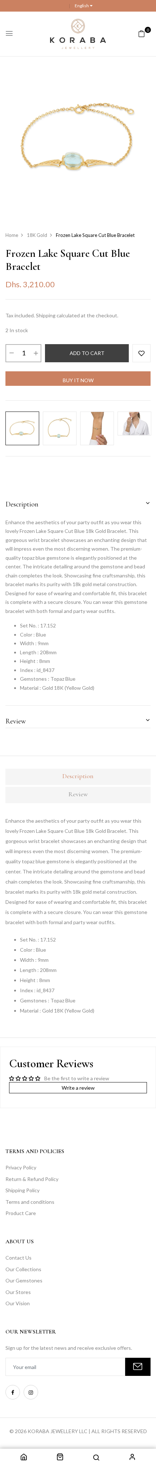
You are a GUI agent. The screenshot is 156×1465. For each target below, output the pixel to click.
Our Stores (18, 1292)
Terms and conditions (29, 1202)
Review (15, 721)
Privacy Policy (20, 1167)
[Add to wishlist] (141, 353)
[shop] (59, 1458)
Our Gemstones (23, 1280)
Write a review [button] (78, 1088)
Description (21, 504)
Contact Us (18, 1258)
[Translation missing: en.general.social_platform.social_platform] (12, 1392)
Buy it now (78, 380)
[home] (23, 1458)
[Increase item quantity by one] (35, 353)
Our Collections (23, 1269)
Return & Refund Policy (31, 1179)
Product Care (20, 1213)
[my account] (132, 1458)
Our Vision (17, 1303)
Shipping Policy (22, 1190)
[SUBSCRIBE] (138, 1367)
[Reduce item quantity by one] (11, 353)
